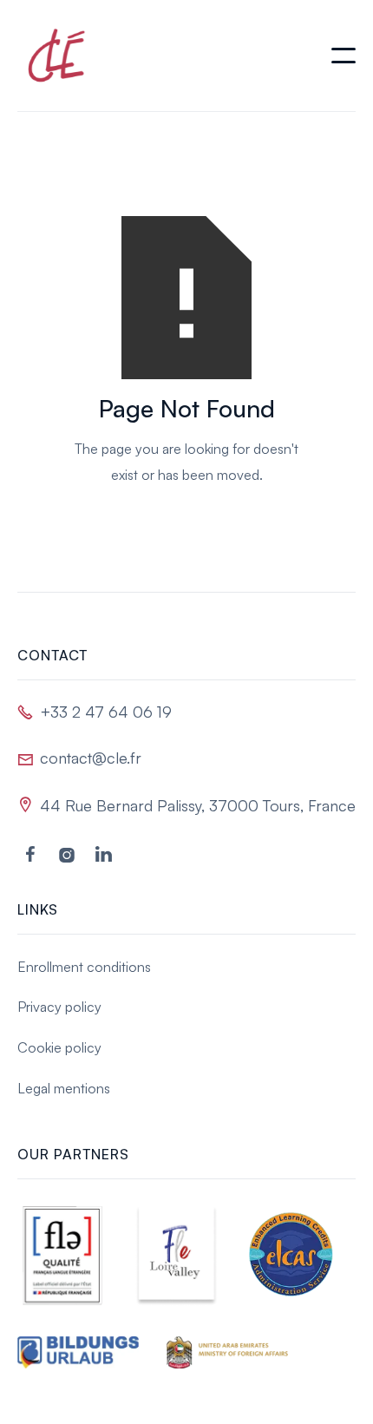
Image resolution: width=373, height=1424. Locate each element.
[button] (343, 55)
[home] (52, 55)
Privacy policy (59, 1006)
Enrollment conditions (84, 966)
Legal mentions (63, 1088)
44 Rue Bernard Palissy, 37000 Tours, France (198, 805)
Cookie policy (59, 1047)
